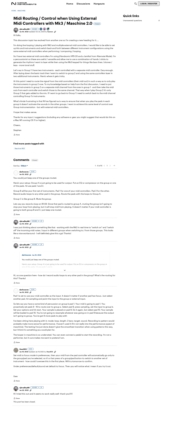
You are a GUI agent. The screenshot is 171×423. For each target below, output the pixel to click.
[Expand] (65, 270)
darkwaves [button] (24, 172)
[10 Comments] (48, 29)
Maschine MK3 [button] (20, 148)
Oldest (24, 166)
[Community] (23, 3)
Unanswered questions (141, 20)
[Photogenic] (41, 29)
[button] (15, 30)
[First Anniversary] (44, 29)
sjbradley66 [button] (24, 29)
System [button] (50, 31)
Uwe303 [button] (23, 349)
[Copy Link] (54, 31)
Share (16, 135)
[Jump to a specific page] (114, 166)
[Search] (135, 3)
